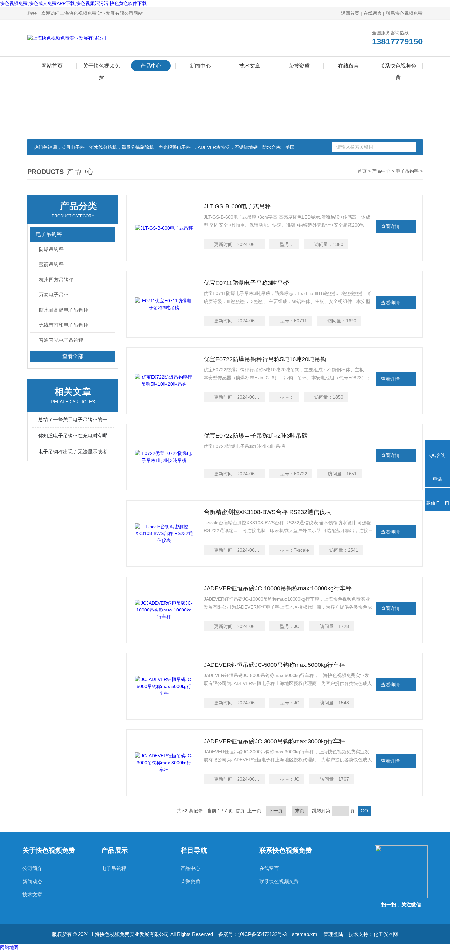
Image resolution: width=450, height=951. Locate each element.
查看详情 (390, 226)
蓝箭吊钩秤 (51, 264)
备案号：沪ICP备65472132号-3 (252, 934)
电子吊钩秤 (407, 171)
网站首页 (52, 65)
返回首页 (350, 13)
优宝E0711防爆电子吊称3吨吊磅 (246, 283)
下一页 (276, 810)
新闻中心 (200, 65)
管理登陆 (333, 934)
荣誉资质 (299, 65)
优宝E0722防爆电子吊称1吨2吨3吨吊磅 (256, 435)
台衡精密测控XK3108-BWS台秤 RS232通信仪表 (267, 512)
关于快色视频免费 (101, 67)
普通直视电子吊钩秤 (61, 340)
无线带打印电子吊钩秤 (63, 325)
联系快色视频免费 (404, 13)
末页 (299, 810)
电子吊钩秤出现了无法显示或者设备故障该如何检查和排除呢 (76, 451)
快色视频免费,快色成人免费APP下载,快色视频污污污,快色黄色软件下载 (73, 3)
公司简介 (32, 868)
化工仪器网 (385, 934)
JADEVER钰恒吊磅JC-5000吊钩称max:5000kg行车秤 (274, 665)
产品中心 (150, 65)
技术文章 (249, 65)
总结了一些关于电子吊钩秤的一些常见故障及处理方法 (76, 419)
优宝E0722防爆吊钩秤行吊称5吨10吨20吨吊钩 (265, 359)
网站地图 (9, 947)
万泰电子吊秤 (54, 294)
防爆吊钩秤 (51, 249)
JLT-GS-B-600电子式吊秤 (237, 206)
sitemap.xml (305, 934)
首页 (362, 171)
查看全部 (72, 356)
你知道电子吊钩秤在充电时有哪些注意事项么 (76, 435)
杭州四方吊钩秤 (56, 279)
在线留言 (372, 13)
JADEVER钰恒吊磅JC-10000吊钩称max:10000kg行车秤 (278, 588)
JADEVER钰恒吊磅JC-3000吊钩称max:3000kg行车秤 (274, 741)
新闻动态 (32, 881)
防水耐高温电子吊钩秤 (63, 309)
